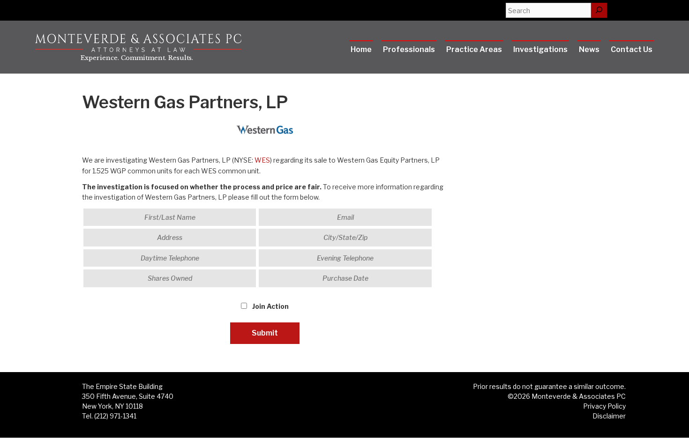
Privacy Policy (604, 406)
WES (262, 160)
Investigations (540, 49)
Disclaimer (609, 416)
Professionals (409, 49)
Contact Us (631, 49)
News (589, 49)
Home (361, 49)
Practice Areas (474, 49)
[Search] (599, 10)
